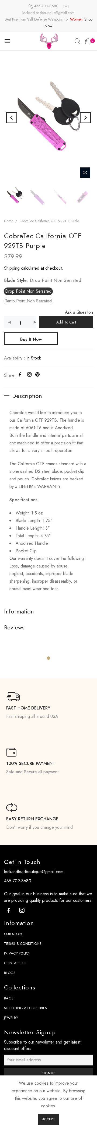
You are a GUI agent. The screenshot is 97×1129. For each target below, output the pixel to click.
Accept (48, 1119)
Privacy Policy (17, 953)
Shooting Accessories (25, 1008)
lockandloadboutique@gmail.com (48, 12)
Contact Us (15, 963)
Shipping (12, 268)
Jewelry (11, 1017)
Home (8, 220)
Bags (8, 998)
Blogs (9, 972)
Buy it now (31, 339)
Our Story (13, 933)
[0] (87, 42)
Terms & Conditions (23, 943)
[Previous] (11, 117)
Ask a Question (79, 312)
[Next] (85, 117)
